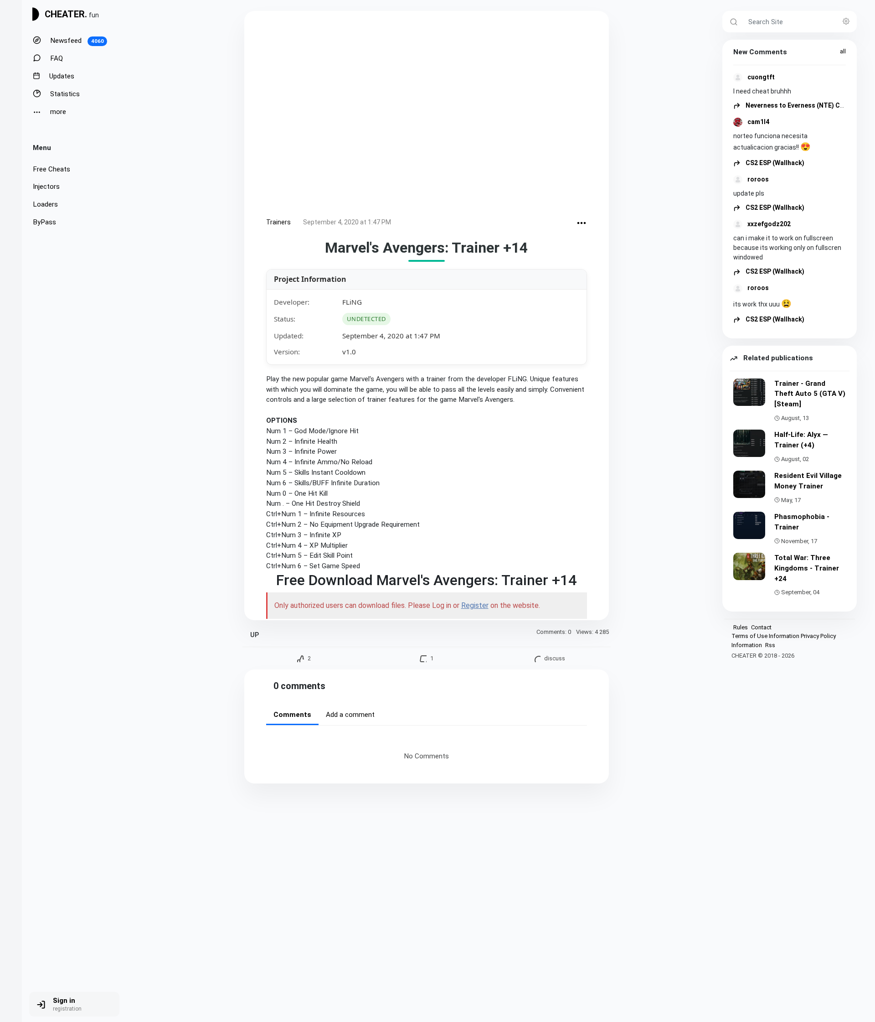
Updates (60, 76)
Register (475, 605)
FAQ (55, 58)
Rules (740, 627)
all (843, 51)
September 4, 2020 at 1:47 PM (347, 222)
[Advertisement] (426, 116)
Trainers (278, 222)
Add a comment (350, 715)
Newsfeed (76, 40)
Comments (292, 715)
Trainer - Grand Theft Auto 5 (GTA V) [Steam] (809, 394)
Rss (770, 645)
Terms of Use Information (765, 636)
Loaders (45, 204)
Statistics (64, 94)
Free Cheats (51, 169)
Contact (761, 627)
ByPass (44, 222)
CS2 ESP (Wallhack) (774, 162)
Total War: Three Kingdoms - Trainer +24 (806, 568)
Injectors (46, 186)
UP (254, 635)
